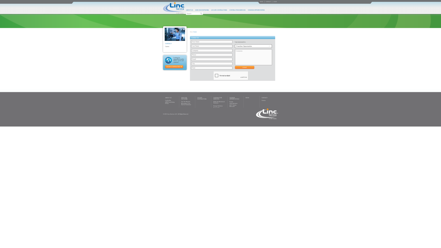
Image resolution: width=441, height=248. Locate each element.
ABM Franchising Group (170, 102)
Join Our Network (202, 10)
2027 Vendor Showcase (232, 105)
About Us (189, 10)
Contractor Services (237, 10)
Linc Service (174, 8)
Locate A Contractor (173, 66)
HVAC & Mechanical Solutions (219, 102)
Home (191, 31)
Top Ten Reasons (185, 101)
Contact (268, 1)
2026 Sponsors (233, 103)
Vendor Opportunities (256, 10)
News (261, 1)
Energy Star (216, 107)
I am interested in (240, 42)
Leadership (168, 100)
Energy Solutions (218, 106)
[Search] (201, 13)
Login (275, 1)
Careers (167, 46)
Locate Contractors (219, 10)
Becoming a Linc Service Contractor (186, 104)
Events (231, 101)
